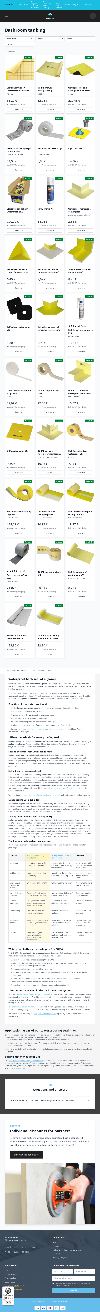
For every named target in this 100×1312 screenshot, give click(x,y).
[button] (80, 326)
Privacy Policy (65, 1285)
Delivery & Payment (60, 1258)
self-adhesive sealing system (44, 795)
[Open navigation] (6, 15)
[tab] (16, 671)
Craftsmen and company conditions (67, 1250)
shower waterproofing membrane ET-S (27, 1007)
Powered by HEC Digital (59, 1301)
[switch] (8, 1302)
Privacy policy (10, 1278)
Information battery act (14, 1286)
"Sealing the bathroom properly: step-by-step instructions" (42, 729)
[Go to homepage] (50, 16)
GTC (6, 1270)
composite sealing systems (45, 1013)
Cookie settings (11, 1274)
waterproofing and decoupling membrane (26, 1060)
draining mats (19, 1068)
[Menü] (12, 1288)
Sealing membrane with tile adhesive (61, 856)
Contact (55, 1246)
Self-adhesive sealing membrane (35, 856)
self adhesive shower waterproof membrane (34, 994)
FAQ (54, 1242)
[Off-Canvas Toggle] (93, 16)
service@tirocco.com (17, 1240)
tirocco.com (11, 1237)
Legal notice (10, 1282)
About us (56, 1254)
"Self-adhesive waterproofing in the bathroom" (65, 788)
